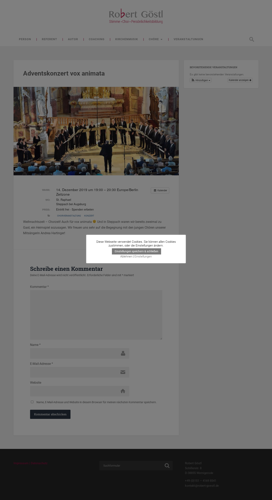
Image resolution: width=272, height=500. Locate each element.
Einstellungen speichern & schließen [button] (136, 251)
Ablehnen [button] (126, 256)
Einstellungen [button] (143, 256)
